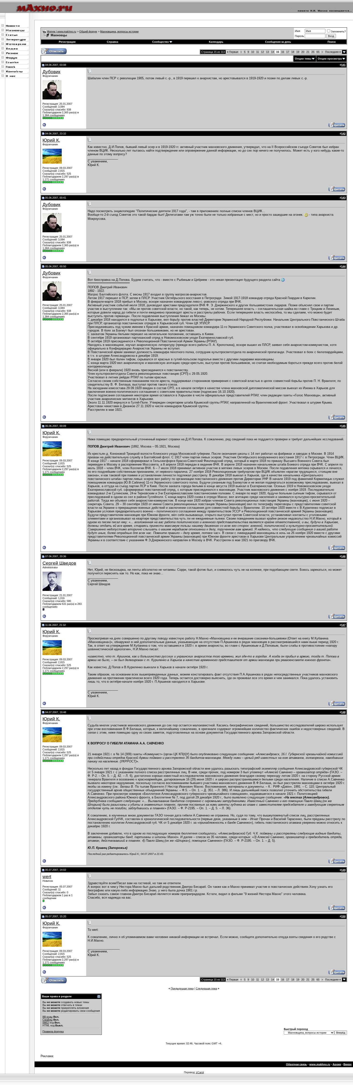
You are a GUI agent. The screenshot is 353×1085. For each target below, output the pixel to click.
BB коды (48, 1016)
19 (297, 51)
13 (267, 51)
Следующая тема (206, 988)
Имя (297, 31)
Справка (112, 41)
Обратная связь (296, 1064)
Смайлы (48, 1019)
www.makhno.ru (319, 1064)
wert (47, 876)
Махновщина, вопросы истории (119, 31)
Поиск (332, 41)
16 (282, 51)
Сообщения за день (278, 41)
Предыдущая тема (182, 988)
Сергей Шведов (59, 563)
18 (292, 51)
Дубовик (51, 71)
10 (252, 51)
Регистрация (67, 41)
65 (317, 51)
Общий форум (88, 31)
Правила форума (53, 1031)
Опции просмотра (330, 58)
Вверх (347, 1064)
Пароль (299, 36)
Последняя (333, 51)
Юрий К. (51, 140)
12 (262, 51)
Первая (232, 51)
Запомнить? (338, 31)
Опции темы (303, 58)
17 (287, 51)
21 (307, 51)
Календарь (216, 41)
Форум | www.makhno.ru (61, 31)
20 (302, 51)
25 (312, 51)
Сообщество (160, 41)
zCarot (200, 1072)
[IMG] (46, 1022)
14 (272, 51)
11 (257, 51)
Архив (337, 1064)
